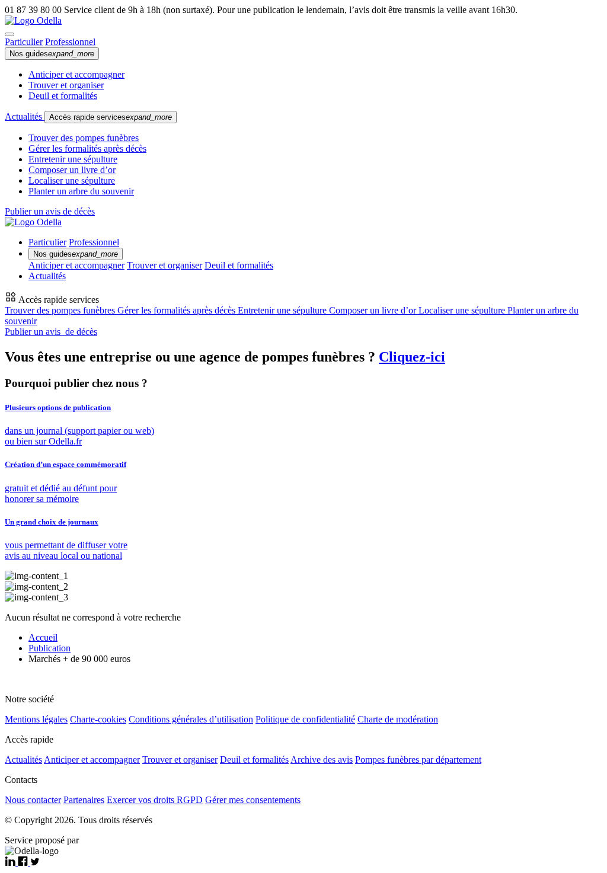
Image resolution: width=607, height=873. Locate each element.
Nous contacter (33, 800)
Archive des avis (321, 759)
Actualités (24, 116)
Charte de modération (397, 719)
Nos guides (51, 53)
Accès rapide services (110, 117)
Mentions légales (36, 719)
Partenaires (83, 800)
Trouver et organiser (66, 85)
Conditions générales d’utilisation (191, 719)
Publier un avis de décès (50, 211)
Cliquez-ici (412, 356)
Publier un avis (51, 332)
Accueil (42, 637)
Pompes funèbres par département (418, 759)
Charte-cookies (98, 719)
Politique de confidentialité (305, 719)
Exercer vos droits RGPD (155, 800)
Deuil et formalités (62, 96)
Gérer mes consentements (253, 800)
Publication (49, 648)
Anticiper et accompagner (76, 74)
